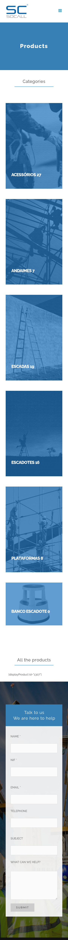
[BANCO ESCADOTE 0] (34, 586)
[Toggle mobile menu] (60, 11)
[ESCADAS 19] (34, 298)
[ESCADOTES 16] (34, 394)
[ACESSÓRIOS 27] (34, 106)
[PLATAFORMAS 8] (34, 490)
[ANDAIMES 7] (34, 202)
